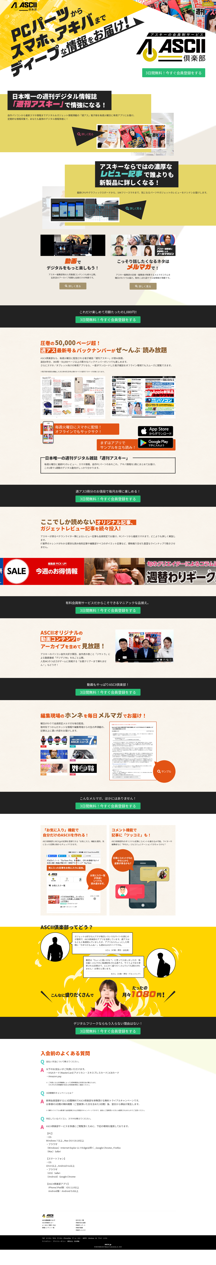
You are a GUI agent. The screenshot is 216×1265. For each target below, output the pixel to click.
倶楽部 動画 (79, 1227)
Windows (91, 1238)
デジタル (59, 1238)
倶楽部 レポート (81, 1225)
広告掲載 (76, 1241)
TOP (43, 1238)
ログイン (208, 4)
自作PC (85, 1238)
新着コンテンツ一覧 (48, 1227)
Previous (6, 571)
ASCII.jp (108, 1244)
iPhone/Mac (67, 1238)
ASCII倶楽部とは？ (47, 1222)
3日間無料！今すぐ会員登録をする (174, 72)
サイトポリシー (47, 1241)
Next (209, 571)
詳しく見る (75, 286)
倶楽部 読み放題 (81, 1222)
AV (96, 1238)
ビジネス (48, 1238)
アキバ (100, 1238)
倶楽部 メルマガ (81, 1230)
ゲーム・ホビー (77, 1238)
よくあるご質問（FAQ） (49, 1225)
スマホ (105, 1238)
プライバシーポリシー (59, 1241)
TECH (54, 1238)
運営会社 (70, 1241)
